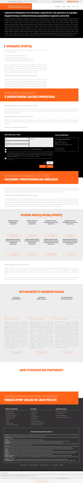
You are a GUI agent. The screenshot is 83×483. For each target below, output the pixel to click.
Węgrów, (27, 446)
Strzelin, (39, 437)
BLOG (74, 6)
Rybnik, (19, 436)
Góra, (77, 437)
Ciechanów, (53, 447)
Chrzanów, (68, 452)
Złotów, (12, 443)
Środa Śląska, (36, 437)
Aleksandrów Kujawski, (8, 458)
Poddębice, (44, 451)
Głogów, (6, 438)
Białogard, (71, 460)
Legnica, (62, 437)
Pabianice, (57, 451)
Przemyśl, (31, 441)
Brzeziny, (71, 451)
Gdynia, (64, 459)
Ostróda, (23, 455)
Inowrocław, (60, 456)
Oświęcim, (35, 452)
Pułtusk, (51, 446)
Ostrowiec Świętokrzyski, (38, 442)
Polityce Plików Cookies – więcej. (62, 478)
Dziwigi (7, 421)
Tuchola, (28, 456)
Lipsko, (29, 447)
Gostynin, (47, 447)
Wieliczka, (14, 452)
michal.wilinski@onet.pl (57, 2)
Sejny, (28, 454)
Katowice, (41, 436)
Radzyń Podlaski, (27, 449)
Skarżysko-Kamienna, (25, 442)
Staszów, (16, 442)
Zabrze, (31, 436)
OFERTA (68, 6)
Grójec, (38, 447)
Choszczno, (68, 460)
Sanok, (22, 441)
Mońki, (30, 454)
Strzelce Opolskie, (11, 440)
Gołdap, (52, 455)
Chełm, (63, 449)
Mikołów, (15, 434)
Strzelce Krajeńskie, (24, 450)
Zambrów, (10, 454)
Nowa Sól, (31, 450)
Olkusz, (38, 452)
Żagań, (11, 450)
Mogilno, (54, 456)
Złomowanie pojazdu (10, 413)
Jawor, (76, 437)
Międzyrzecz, (34, 450)
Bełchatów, (75, 451)
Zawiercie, (44, 434)
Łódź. (77, 451)
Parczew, (33, 449)
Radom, (62, 447)
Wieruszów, (16, 451)
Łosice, (27, 447)
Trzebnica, (29, 437)
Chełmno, (73, 456)
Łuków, (41, 449)
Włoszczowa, (13, 442)
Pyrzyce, (32, 460)
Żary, (9, 450)
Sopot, (23, 459)
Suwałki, (20, 454)
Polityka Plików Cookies (45, 464)
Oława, (45, 437)
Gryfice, (56, 460)
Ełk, (56, 455)
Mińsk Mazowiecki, (17, 447)
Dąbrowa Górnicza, (11, 434)
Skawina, (11, 452)
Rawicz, (39, 443)
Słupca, (37, 443)
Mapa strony (56, 464)
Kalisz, (8, 445)
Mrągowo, (38, 455)
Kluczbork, (29, 440)
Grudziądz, (64, 456)
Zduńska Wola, (12, 451)
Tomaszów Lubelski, (17, 449)
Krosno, (48, 441)
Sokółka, (22, 454)
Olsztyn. (70, 455)
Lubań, (60, 437)
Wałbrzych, (26, 437)
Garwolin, (50, 447)
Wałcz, (14, 460)
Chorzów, (14, 436)
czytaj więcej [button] (15, 352)
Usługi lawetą (34, 418)
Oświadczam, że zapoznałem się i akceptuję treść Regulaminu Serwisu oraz (24, 149)
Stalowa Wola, (19, 441)
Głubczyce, (38, 440)
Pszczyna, (26, 434)
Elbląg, (58, 455)
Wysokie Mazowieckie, (15, 454)
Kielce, (62, 442)
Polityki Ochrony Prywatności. (37, 149)
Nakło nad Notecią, (50, 456)
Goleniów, (58, 460)
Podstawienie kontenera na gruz (37, 423)
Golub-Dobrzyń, (69, 456)
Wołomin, (23, 446)
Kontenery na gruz (35, 420)
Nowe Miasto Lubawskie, (30, 455)
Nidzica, (35, 455)
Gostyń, (19, 445)
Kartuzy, (53, 459)
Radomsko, (41, 451)
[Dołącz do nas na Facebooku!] (5, 2)
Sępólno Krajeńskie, (38, 456)
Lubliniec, (23, 434)
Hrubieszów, (60, 449)
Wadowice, (17, 452)
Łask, (67, 451)
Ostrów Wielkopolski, (52, 443)
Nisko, (33, 441)
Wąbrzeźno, (24, 456)
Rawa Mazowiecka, (36, 451)
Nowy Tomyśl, (60, 443)
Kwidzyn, (46, 459)
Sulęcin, (20, 450)
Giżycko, (54, 455)
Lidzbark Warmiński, (43, 455)
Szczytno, (18, 455)
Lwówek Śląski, (54, 437)
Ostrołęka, (67, 447)
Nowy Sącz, (44, 452)
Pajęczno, (54, 451)
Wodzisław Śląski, (39, 434)
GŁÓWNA (58, 6)
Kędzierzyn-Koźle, (33, 440)
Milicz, (51, 437)
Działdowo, (61, 455)
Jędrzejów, (55, 442)
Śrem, (25, 443)
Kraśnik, (48, 449)
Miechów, (50, 452)
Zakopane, (20, 452)
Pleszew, (42, 443)
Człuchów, (56, 459)
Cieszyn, (35, 434)
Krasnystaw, (52, 449)
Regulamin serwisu (23, 464)
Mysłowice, (76, 434)
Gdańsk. (66, 459)
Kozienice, (35, 447)
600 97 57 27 (72, 1)
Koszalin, (42, 460)
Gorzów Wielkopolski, (46, 450)
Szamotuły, (34, 443)
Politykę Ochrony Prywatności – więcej (6, 475)
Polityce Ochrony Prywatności (12, 156)
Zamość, (10, 449)
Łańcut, (38, 441)
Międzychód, (64, 443)
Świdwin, (20, 460)
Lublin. (73, 449)
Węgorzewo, (15, 455)
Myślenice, (47, 452)
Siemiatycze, (25, 454)
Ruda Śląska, (22, 436)
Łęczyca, (65, 451)
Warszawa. (70, 447)
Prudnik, (15, 440)
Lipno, (57, 456)
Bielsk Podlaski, (44, 454)
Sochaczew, (45, 446)
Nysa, (19, 440)
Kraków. (74, 452)
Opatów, (44, 442)
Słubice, (28, 450)
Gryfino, (53, 460)
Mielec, (36, 441)
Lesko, (45, 441)
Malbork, (41, 459)
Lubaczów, (40, 441)
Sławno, (29, 460)
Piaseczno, (67, 446)
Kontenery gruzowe (10, 418)
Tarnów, (23, 452)
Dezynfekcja (33, 415)
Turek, (24, 443)
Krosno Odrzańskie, (39, 450)
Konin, (76, 443)
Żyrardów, (11, 446)
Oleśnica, (48, 437)
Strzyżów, (15, 441)
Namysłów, (22, 440)
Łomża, (33, 454)
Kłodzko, (64, 437)
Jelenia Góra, (73, 437)
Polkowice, (42, 437)
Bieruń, (21, 434)
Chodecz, (14, 456)
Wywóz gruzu (34, 413)
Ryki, (23, 449)
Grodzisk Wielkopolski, (14, 445)
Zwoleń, (17, 446)
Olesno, (17, 440)
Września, (14, 443)
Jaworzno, (11, 436)
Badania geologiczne (10, 412)
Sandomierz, (30, 442)
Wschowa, (13, 450)
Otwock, (71, 446)
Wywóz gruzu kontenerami (11, 415)
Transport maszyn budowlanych (12, 425)
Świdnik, (21, 449)
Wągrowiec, (21, 443)
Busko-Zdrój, (59, 442)
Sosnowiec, (34, 436)
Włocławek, (20, 456)
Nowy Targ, (40, 452)
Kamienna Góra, (68, 437)
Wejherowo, (11, 459)
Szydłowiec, (36, 446)
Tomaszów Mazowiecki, (23, 451)
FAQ (78, 6)
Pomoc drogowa (34, 412)
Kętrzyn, (47, 455)
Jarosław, (55, 441)
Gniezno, (22, 445)
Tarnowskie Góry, (60, 434)
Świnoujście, (17, 460)
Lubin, (57, 437)
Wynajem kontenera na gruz (36, 425)
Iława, (50, 455)
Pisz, (21, 455)
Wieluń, (19, 451)
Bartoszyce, (67, 455)
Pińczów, (33, 442)
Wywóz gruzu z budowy (10, 416)
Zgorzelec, (14, 437)
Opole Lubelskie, (37, 449)
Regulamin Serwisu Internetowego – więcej (22, 475)
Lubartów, (45, 449)
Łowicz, (63, 451)
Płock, (64, 447)
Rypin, (42, 456)
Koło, (77, 443)
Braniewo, (64, 455)
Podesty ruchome (9, 423)
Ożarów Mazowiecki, (31, 446)
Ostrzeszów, (47, 443)
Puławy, (31, 449)
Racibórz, (65, 434)
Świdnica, (32, 437)
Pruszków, (61, 446)
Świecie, (33, 456)
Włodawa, (12, 449)
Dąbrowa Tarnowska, (64, 452)
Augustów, (48, 454)
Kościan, (73, 443)
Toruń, (30, 456)
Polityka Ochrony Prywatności (33, 464)
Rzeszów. (68, 441)
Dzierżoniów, (9, 438)
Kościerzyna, (50, 459)
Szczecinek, (23, 460)
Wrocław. (12, 438)
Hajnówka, (37, 454)
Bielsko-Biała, (28, 436)
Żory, (67, 434)
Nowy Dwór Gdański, (37, 459)
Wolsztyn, (17, 443)
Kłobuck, (18, 434)
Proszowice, (31, 452)
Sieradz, (32, 451)
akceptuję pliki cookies (41, 481)
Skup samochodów (35, 416)
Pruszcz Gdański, (31, 459)
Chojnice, (59, 459)
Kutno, (69, 451)
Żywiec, (29, 434)
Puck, (27, 459)
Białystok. (51, 454)
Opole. (43, 440)
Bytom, (25, 436)
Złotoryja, (11, 437)
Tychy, (16, 436)
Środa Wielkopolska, (30, 443)
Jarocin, (10, 445)
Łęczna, (43, 449)
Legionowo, (32, 447)
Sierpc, (49, 446)
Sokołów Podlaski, (41, 446)
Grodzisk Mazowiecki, (42, 447)
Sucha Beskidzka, (27, 452)
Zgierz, (9, 451)
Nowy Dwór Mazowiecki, (8, 447)
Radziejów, (45, 456)
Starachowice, (20, 442)
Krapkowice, (25, 440)
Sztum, (16, 459)
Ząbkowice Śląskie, (19, 437)
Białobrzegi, (57, 447)
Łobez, (39, 460)
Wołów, (23, 437)
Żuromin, (14, 446)
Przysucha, (54, 446)
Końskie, (46, 442)
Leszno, (68, 443)
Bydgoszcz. (13, 458)
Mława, (13, 447)
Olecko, (26, 455)
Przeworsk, (27, 441)
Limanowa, (53, 452)
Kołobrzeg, (44, 460)
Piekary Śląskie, (53, 434)
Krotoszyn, (70, 443)
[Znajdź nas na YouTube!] (7, 2)
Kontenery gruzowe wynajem (37, 421)
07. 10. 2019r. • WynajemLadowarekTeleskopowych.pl (16, 318)
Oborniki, (56, 443)
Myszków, (32, 434)
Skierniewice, (29, 451)
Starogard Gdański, (20, 459)
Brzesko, (59, 452)
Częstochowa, (38, 436)
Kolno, (35, 454)
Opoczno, (60, 451)
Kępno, (6, 445)
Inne (51, 464)
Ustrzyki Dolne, (64, 441)
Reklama (61, 464)
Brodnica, (77, 456)
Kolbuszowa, (51, 441)
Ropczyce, (24, 441)
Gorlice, (57, 452)
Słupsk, (26, 459)
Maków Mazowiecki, (23, 447)
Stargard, (27, 460)
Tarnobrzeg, (12, 441)
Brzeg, (41, 440)
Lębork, (44, 459)
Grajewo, (40, 454)
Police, (34, 460)
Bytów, (62, 459)
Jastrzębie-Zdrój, (7, 436)
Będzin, (57, 434)
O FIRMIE (63, 6)
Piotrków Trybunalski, (49, 451)
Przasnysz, (58, 446)
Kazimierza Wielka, (50, 442)
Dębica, (58, 441)
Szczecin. (74, 460)
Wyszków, (20, 446)
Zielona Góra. (51, 450)
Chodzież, (28, 445)
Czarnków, (25, 445)
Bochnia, (71, 452)
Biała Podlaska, (69, 449)
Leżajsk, (43, 441)
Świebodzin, (17, 450)
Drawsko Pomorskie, (63, 460)
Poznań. (31, 445)
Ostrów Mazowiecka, (75, 446)
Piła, (44, 443)
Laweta (7, 420)
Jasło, (53, 441)
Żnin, (17, 456)
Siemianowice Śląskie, (71, 434)
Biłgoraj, (66, 449)
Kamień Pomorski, (49, 460)
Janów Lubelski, (56, 449)
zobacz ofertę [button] (12, 236)
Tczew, (14, 459)
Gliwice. (44, 436)
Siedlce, (60, 447)
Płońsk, (65, 446)
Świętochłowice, (48, 434)
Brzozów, (60, 441)
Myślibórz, (36, 460)
